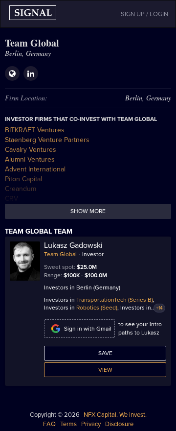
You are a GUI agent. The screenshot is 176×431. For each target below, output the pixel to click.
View (105, 369)
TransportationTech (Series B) (114, 299)
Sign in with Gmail (87, 328)
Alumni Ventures (30, 159)
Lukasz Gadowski (73, 245)
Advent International (35, 169)
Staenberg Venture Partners (47, 140)
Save (105, 353)
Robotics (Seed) (96, 307)
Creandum (20, 189)
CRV (11, 198)
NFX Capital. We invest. (115, 415)
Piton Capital (23, 179)
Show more (88, 211)
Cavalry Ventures (30, 149)
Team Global (60, 254)
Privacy (91, 424)
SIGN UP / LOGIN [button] (144, 14)
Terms (68, 424)
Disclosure (119, 424)
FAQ (49, 424)
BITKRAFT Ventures (35, 130)
